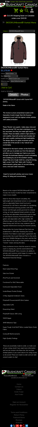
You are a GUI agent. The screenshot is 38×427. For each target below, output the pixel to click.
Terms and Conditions (19, 412)
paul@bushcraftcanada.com (19, 377)
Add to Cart (6, 87)
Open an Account (19, 402)
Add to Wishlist (7, 91)
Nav (8, 2)
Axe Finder (29, 1)
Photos (24, 94)
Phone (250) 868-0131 (10, 376)
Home (19, 384)
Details (13, 94)
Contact (12, 1)
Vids (17, 1)
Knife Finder (22, 1)
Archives (19, 422)
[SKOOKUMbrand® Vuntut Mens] (19, 49)
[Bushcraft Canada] (19, 5)
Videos (19, 389)
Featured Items (19, 417)
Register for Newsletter (19, 405)
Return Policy (19, 415)
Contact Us (19, 387)
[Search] (26, 10)
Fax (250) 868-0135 (27, 376)
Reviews (19, 420)
